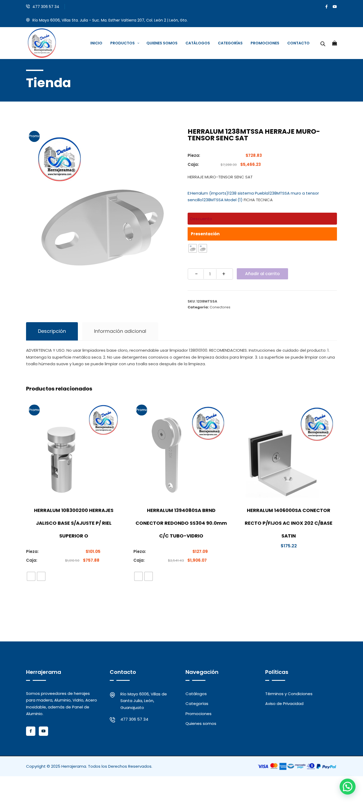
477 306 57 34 (45, 6)
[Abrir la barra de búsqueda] (323, 43)
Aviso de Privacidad (284, 703)
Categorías (196, 703)
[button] (348, 787)
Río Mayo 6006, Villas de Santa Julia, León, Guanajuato (143, 700)
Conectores (220, 307)
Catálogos (196, 693)
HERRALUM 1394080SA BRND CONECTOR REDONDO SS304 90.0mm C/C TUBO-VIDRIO (181, 523)
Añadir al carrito (262, 274)
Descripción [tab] (52, 331)
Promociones (198, 713)
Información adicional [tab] (120, 331)
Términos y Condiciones (289, 693)
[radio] (193, 248)
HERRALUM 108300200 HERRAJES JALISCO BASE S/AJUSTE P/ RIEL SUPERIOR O (73, 523)
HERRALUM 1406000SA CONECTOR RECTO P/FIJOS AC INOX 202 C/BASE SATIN (288, 523)
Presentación (205, 234)
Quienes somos (200, 723)
